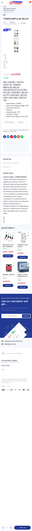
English (3, 386)
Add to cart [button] (23, 257)
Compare (21, 122)
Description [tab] (7, 159)
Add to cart (22, 527)
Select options (8, 256)
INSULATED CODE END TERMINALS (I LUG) (8, 245)
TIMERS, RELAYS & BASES (9, 10)
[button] (9, 122)
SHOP (26, 130)
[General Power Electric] (16, 2)
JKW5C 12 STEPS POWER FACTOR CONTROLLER (22, 275)
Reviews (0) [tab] (7, 167)
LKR (8, 386)
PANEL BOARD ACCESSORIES (9, 8)
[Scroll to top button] (29, 524)
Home (4, 6)
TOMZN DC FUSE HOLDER (22, 245)
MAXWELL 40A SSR (8, 274)
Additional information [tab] (11, 163)
